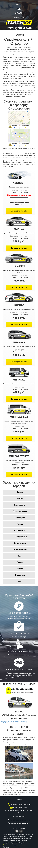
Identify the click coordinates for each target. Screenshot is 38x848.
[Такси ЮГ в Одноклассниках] (21, 831)
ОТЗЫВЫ (19, 13)
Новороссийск (20, 537)
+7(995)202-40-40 (19, 28)
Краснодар (19, 530)
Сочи (19, 556)
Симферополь (20, 550)
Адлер (20, 492)
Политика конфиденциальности (19, 823)
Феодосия (20, 575)
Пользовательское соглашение (19, 820)
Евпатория (19, 518)
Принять (6, 847)
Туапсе (19, 569)
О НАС (19, 5)
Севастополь (20, 543)
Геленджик (19, 505)
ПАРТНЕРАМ (19, 17)
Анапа (20, 499)
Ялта (19, 581)
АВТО (19, 9)
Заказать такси (19, 211)
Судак (20, 562)
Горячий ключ (20, 511)
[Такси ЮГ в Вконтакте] (17, 831)
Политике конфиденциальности (14, 845)
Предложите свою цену (19, 195)
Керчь (20, 524)
